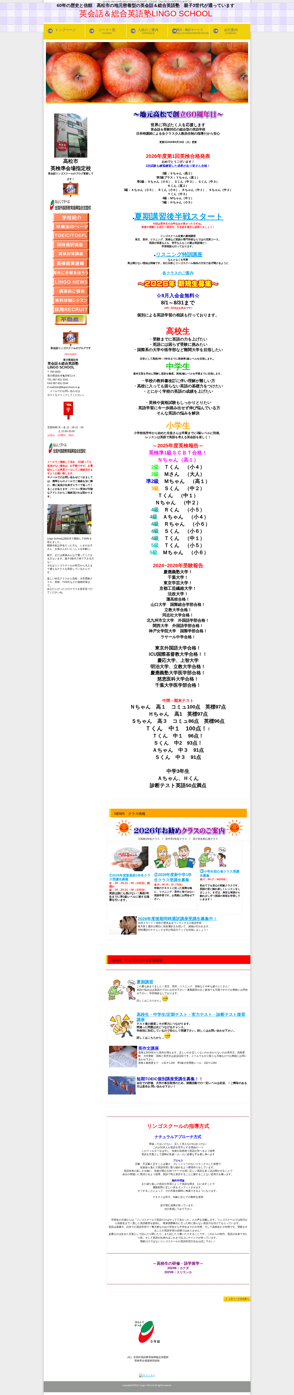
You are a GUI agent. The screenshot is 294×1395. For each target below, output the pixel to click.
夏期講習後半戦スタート (178, 216)
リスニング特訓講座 (179, 254)
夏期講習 (145, 982)
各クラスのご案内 (178, 273)
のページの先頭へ (236, 1298)
